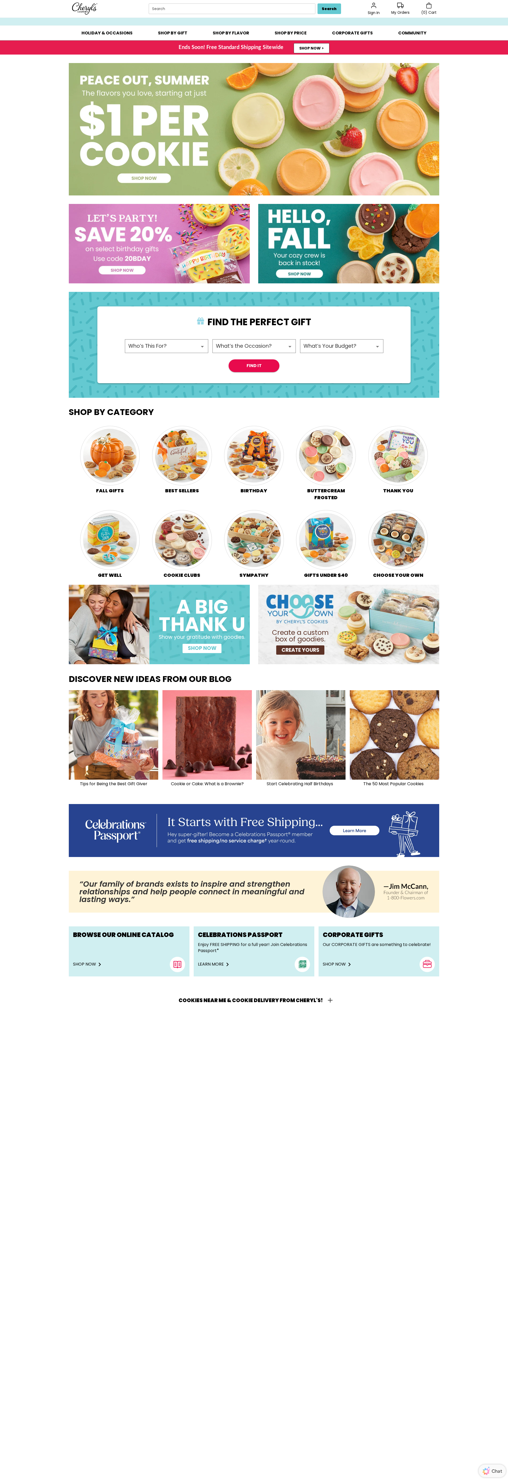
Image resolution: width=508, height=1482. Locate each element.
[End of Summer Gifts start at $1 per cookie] (254, 129)
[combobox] (232, 9)
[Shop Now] (254, 830)
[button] (107, 33)
